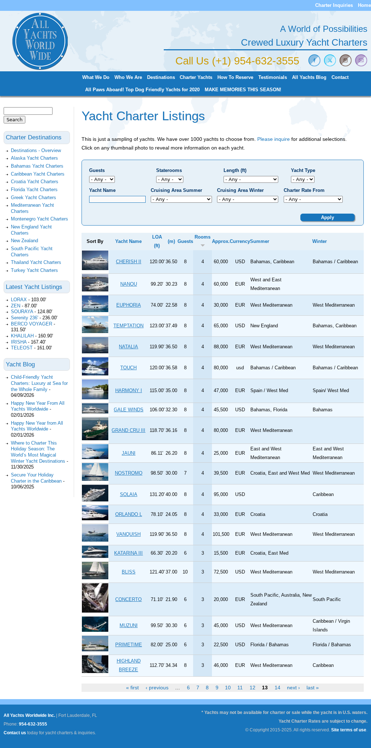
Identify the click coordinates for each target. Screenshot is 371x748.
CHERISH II (128, 261)
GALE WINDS (128, 409)
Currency (240, 241)
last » (313, 687)
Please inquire (273, 139)
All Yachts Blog (309, 77)
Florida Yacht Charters (34, 189)
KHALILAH (22, 336)
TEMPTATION (128, 325)
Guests (97, 170)
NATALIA (128, 346)
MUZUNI (129, 625)
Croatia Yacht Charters (34, 181)
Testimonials (272, 77)
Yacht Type (303, 170)
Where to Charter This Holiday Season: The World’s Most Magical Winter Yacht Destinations (38, 452)
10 (228, 687)
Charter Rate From (304, 190)
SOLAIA (128, 494)
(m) (171, 241)
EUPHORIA (128, 305)
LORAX (19, 299)
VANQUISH (128, 534)
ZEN (15, 305)
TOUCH (128, 367)
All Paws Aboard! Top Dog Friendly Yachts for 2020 (142, 89)
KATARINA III (128, 553)
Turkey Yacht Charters (34, 270)
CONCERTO (128, 599)
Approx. (221, 241)
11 (240, 687)
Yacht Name (102, 190)
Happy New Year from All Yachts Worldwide (37, 426)
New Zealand (24, 240)
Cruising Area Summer (176, 190)
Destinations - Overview (36, 150)
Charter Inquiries (334, 5)
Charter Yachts (196, 77)
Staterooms (169, 170)
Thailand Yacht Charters (36, 262)
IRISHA (18, 342)
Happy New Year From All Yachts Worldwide (37, 406)
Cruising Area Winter (240, 190)
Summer (259, 241)
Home (364, 5)
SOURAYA (22, 311)
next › (293, 687)
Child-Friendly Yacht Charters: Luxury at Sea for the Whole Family (39, 383)
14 (277, 687)
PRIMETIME (128, 644)
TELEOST (22, 347)
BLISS (129, 572)
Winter (319, 241)
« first (132, 687)
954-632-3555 (33, 724)
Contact (340, 77)
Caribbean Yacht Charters (37, 174)
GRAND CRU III (128, 430)
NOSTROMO (128, 473)
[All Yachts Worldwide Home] (40, 68)
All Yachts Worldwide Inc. (29, 715)
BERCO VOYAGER (31, 324)
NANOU (128, 284)
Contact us (15, 732)
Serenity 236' (24, 317)
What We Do (95, 77)
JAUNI (129, 453)
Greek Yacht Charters (33, 197)
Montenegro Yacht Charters (39, 219)
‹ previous (157, 687)
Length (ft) (235, 170)
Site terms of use (348, 729)
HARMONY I (128, 390)
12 (252, 687)
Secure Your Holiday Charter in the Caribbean (36, 478)
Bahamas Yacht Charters (37, 166)
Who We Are (128, 77)
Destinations (161, 77)
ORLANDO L (128, 514)
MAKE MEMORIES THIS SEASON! (243, 89)
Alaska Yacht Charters (34, 158)
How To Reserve (235, 77)
